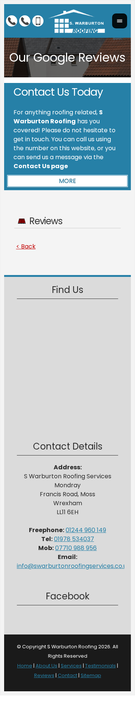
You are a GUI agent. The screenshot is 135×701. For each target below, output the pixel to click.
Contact (67, 675)
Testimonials (100, 666)
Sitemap (91, 675)
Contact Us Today (58, 92)
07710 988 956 (76, 548)
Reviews (44, 675)
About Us (46, 666)
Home (24, 666)
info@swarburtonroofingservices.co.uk (73, 566)
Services (71, 666)
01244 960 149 (86, 530)
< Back (26, 246)
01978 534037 (74, 539)
